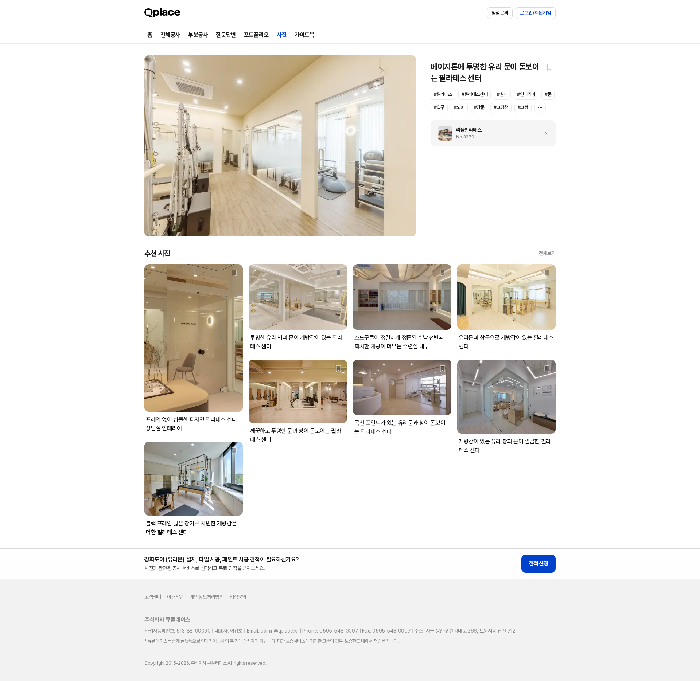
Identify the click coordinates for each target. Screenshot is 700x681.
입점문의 (499, 13)
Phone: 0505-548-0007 (330, 631)
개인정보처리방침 (207, 597)
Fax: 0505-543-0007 (386, 631)
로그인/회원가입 (535, 13)
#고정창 (501, 107)
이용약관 (175, 597)
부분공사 (198, 34)
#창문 (479, 107)
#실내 (502, 94)
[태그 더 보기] (540, 108)
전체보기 (547, 253)
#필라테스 (443, 94)
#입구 (439, 107)
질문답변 (226, 34)
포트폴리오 (256, 34)
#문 (548, 94)
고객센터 (152, 597)
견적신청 (538, 563)
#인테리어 (526, 94)
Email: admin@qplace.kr (272, 631)
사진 (282, 34)
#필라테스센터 (474, 94)
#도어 (459, 107)
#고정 (523, 107)
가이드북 (304, 34)
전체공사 (170, 34)
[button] (550, 67)
